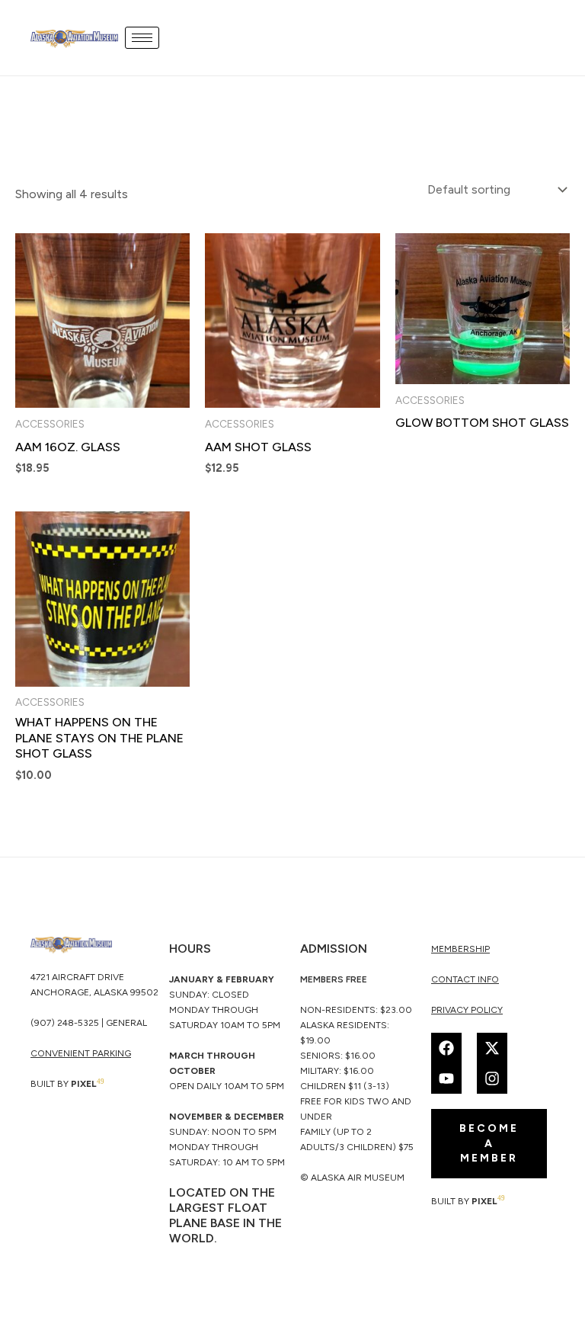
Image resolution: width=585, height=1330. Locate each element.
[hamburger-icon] (142, 38)
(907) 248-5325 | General (88, 1023)
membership (460, 949)
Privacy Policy (467, 1010)
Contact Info (465, 979)
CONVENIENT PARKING (80, 1053)
